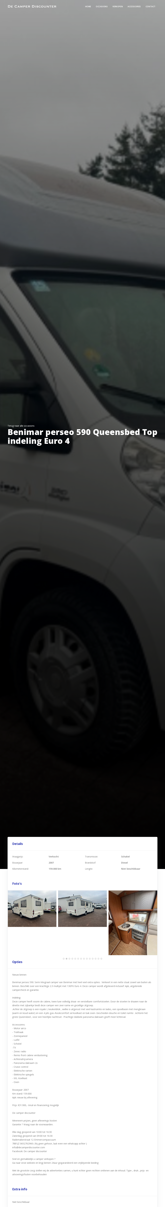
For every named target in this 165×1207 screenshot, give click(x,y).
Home (88, 6)
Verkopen (117, 6)
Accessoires (134, 6)
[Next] (154, 922)
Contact (150, 6)
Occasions (102, 6)
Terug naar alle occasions (21, 425)
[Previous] (11, 922)
